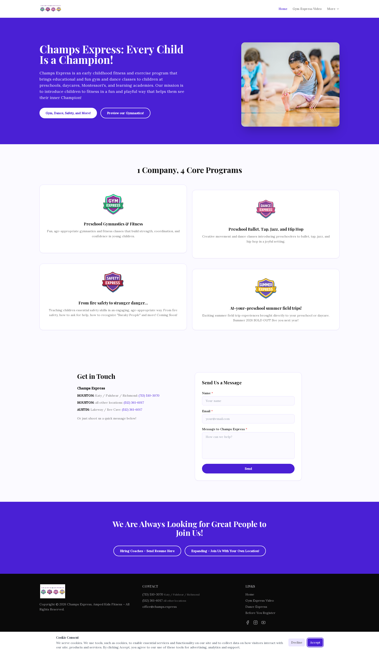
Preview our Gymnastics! (125, 113)
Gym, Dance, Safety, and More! (68, 113)
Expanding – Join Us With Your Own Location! (225, 551)
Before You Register (260, 613)
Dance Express (256, 607)
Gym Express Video (307, 9)
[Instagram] (255, 622)
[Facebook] (247, 622)
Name (207, 393)
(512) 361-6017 (134, 403)
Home (283, 9)
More (331, 9)
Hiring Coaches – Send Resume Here (147, 551)
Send (248, 469)
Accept (315, 642)
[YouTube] (263, 622)
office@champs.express (159, 607)
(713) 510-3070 (149, 396)
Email (207, 411)
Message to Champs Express (224, 429)
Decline (296, 642)
